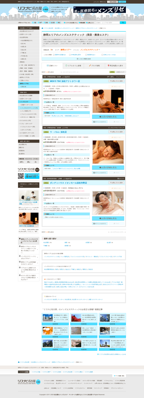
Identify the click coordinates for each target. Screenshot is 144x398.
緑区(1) (79, 269)
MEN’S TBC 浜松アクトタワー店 (62, 81)
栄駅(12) (21, 147)
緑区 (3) (23, 59)
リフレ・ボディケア (26, 123)
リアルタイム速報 (49, 380)
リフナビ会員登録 (68, 388)
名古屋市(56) (24, 37)
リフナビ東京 (78, 372)
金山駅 (109, 242)
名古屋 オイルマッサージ (79, 299)
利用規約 (106, 388)
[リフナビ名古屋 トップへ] (33, 9)
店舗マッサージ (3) (27, 105)
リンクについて (88, 383)
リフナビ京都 (57, 372)
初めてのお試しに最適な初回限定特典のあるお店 (59, 282)
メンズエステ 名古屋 (50, 299)
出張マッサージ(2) (25, 34)
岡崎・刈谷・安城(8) (26, 68)
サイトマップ (98, 388)
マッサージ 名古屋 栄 (64, 299)
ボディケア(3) (117, 256)
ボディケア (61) (26, 130)
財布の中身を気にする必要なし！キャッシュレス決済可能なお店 (82, 284)
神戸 (40, 22)
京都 (46, 22)
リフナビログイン (80, 388)
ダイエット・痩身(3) (92, 256)
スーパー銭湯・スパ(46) (27, 136)
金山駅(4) (22, 153)
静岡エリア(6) (24, 83)
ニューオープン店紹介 (74, 380)
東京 (59, 22)
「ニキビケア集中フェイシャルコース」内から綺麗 (66, 168)
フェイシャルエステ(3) (77, 256)
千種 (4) (23, 53)
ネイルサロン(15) (25, 120)
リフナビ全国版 (24, 372)
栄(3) (56, 269)
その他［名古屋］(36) (26, 74)
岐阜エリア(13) (24, 77)
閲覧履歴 (82, 22)
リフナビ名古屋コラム (71, 22)
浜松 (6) (23, 86)
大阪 (35, 22)
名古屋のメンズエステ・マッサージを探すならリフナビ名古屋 (73, 395)
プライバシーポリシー (117, 388)
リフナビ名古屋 (67, 372)
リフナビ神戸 (46, 372)
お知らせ (46, 388)
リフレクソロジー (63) (28, 126)
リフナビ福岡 (89, 372)
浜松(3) (90, 269)
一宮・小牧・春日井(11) (27, 65)
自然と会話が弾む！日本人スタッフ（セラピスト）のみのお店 (75, 287)
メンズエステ (24, 102)
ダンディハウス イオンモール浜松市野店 (65, 182)
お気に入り (91, 22)
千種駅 (45, 245)
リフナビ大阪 (36, 372)
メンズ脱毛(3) (65, 256)
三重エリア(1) (24, 80)
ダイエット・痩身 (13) (28, 117)
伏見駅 (88, 242)
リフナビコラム (108, 380)
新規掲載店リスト (61, 380)
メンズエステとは (49, 383)
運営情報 (89, 388)
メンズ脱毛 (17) (26, 111)
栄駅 (66, 242)
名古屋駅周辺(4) (49, 269)
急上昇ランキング (61, 383)
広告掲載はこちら (108, 383)
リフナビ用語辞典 (120, 380)
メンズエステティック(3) (51, 256)
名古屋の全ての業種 (26, 95)
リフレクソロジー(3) (106, 256)
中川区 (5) (24, 56)
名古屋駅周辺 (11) (26, 40)
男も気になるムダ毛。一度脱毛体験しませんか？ (65, 116)
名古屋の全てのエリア (27, 31)
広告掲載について (56, 388)
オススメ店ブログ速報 (89, 380)
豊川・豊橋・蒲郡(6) (26, 71)
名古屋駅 (46, 242)
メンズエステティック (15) (29, 108)
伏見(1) (62, 269)
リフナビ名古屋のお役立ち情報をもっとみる (112, 354)
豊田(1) (85, 269)
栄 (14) (23, 43)
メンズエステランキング (75, 383)
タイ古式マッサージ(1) (27, 133)
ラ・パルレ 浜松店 (55, 131)
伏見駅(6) (22, 150)
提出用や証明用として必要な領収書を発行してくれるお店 (92, 282)
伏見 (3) (23, 46)
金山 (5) (23, 50)
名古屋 (53, 22)
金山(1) (67, 269)
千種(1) (73, 269)
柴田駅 (67, 245)
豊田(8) (22, 62)
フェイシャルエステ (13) (28, 114)
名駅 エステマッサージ (96, 299)
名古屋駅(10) (23, 144)
